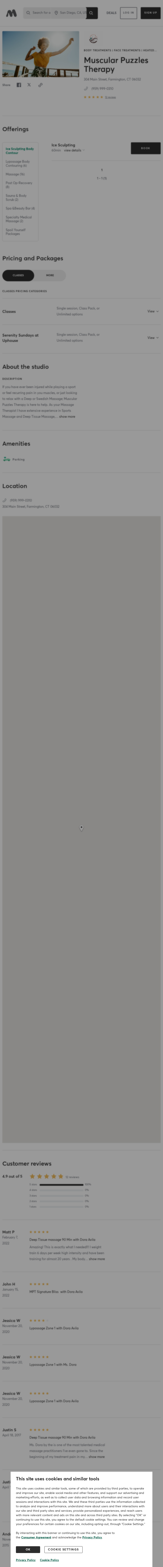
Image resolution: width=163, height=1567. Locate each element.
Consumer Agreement (36, 1537)
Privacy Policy (92, 1537)
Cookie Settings (63, 1549)
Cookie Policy (49, 1560)
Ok (28, 1549)
